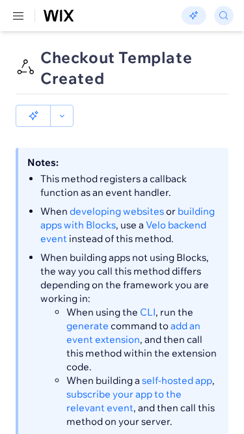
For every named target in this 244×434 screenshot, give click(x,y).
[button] (33, 115)
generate (87, 325)
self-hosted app (177, 380)
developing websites (117, 211)
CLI (148, 312)
